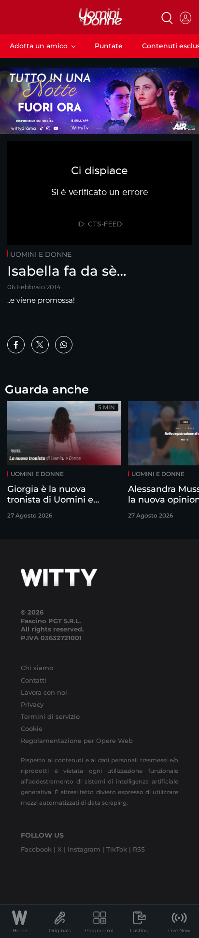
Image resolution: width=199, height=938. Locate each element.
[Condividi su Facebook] (16, 344)
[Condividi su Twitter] (40, 344)
